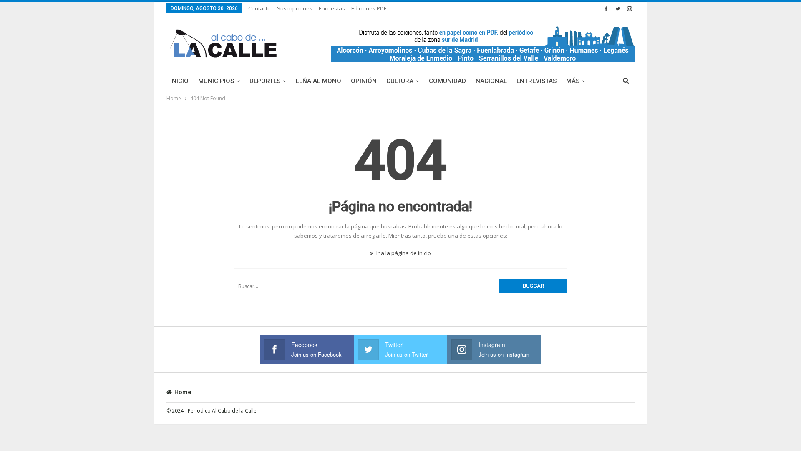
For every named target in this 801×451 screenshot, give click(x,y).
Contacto (259, 8)
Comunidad (447, 81)
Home (182, 392)
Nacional (491, 81)
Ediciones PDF (368, 8)
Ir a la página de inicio (403, 253)
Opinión (364, 81)
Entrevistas (536, 81)
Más (572, 81)
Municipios (216, 81)
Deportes (264, 81)
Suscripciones (294, 8)
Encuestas (332, 8)
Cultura (399, 81)
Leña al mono (318, 81)
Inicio (179, 81)
